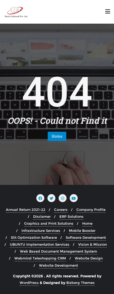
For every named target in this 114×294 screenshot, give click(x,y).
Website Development (58, 265)
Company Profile (91, 209)
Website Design (89, 258)
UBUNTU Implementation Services (39, 244)
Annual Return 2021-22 (25, 209)
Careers (61, 209)
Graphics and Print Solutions (48, 223)
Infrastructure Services (40, 230)
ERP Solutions (71, 216)
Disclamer (42, 216)
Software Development (86, 237)
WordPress (29, 282)
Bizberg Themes (80, 282)
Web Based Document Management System (58, 251)
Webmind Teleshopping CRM (40, 258)
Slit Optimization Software (34, 237)
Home (57, 136)
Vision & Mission (92, 244)
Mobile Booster (82, 230)
